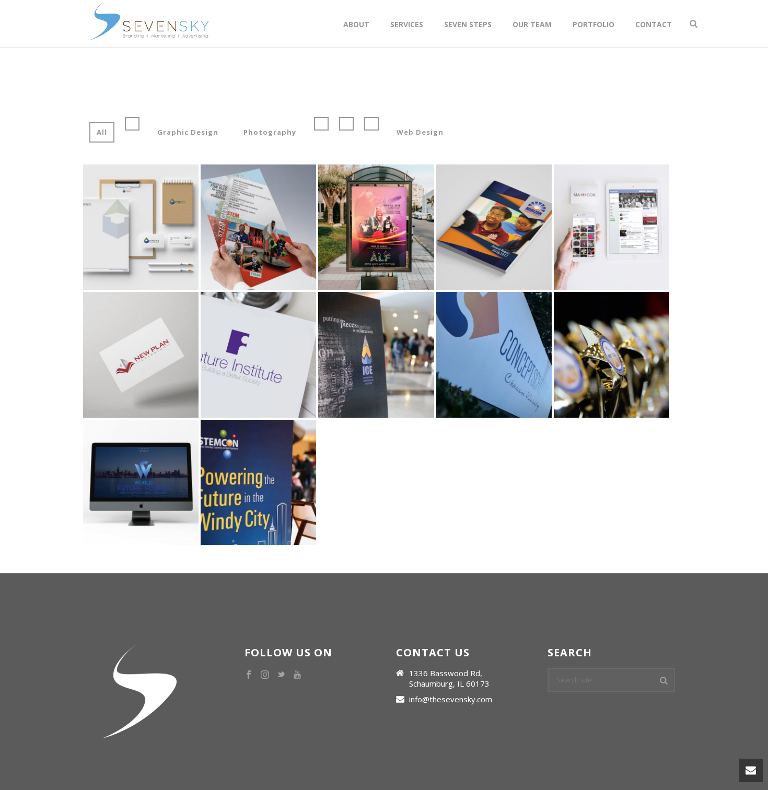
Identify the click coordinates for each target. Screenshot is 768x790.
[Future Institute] (275, 386)
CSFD (141, 185)
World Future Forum (140, 441)
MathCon (611, 185)
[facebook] (249, 675)
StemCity (258, 185)
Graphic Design (187, 132)
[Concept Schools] (510, 386)
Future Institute (258, 313)
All (102, 132)
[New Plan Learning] (157, 386)
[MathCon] (628, 258)
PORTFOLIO (593, 24)
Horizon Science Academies (493, 181)
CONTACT (653, 24)
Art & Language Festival (376, 181)
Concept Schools (494, 313)
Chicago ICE (376, 313)
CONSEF (611, 313)
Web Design (420, 132)
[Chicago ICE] (392, 386)
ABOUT (356, 24)
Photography (269, 132)
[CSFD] (157, 258)
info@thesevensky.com (450, 699)
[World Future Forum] (157, 513)
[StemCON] (275, 513)
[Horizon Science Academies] (510, 258)
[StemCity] (275, 258)
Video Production (119, 223)
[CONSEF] (628, 386)
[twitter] (281, 675)
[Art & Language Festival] (392, 258)
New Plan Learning (141, 313)
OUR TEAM (532, 24)
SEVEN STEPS (468, 24)
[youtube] (297, 675)
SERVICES (406, 24)
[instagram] (265, 675)
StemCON (258, 441)
